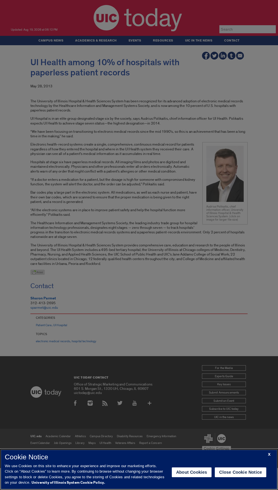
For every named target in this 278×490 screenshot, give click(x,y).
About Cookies (191, 472)
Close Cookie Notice (240, 472)
